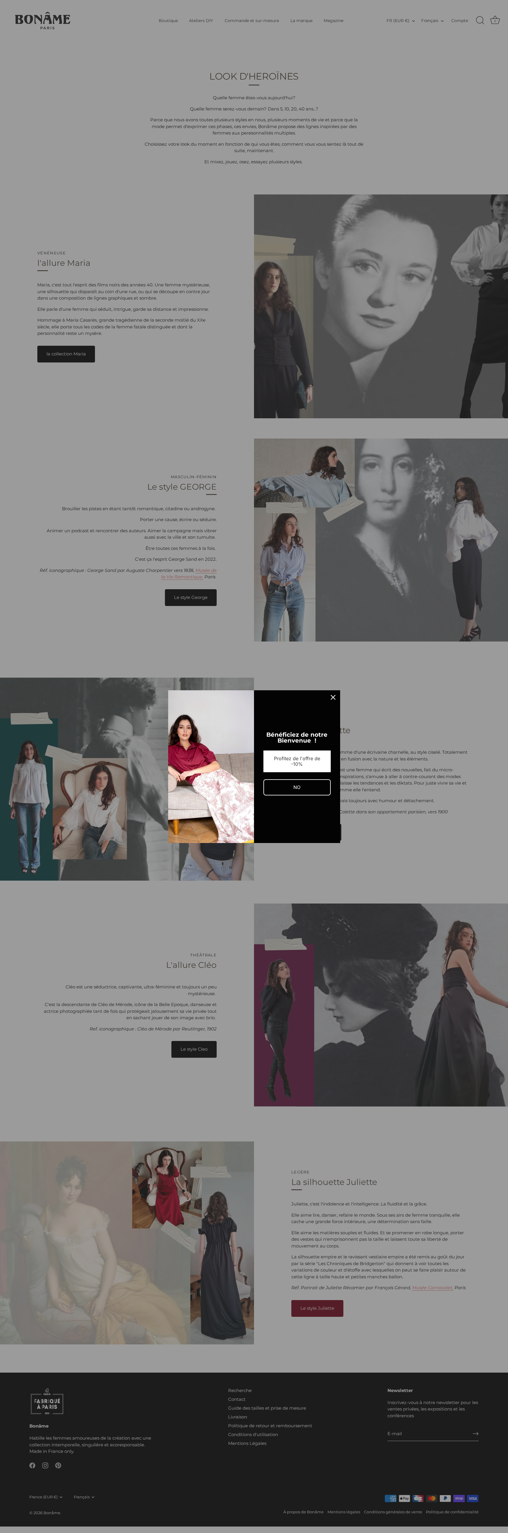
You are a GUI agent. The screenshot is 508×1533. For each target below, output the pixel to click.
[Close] (333, 697)
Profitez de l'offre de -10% (297, 761)
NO (296, 787)
